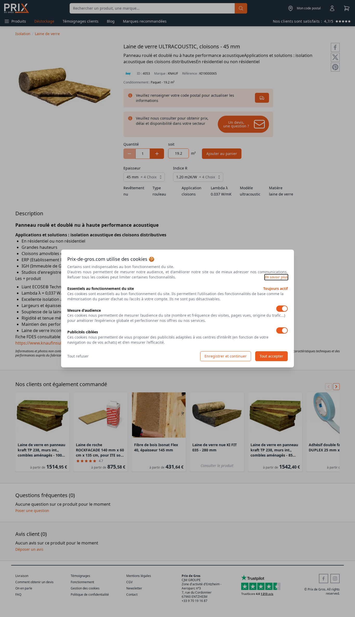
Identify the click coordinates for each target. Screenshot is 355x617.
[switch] (282, 309)
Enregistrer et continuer (226, 356)
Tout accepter (271, 356)
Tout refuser (78, 356)
